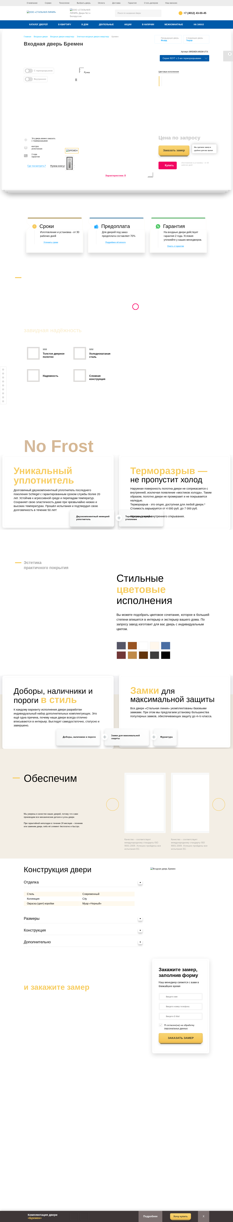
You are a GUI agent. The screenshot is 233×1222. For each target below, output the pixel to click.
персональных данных (176, 1028)
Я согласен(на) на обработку (179, 1027)
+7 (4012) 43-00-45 (195, 13)
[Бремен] (116, 122)
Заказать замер (174, 150)
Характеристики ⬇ (115, 175)
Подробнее (150, 1216)
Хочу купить (180, 1216)
